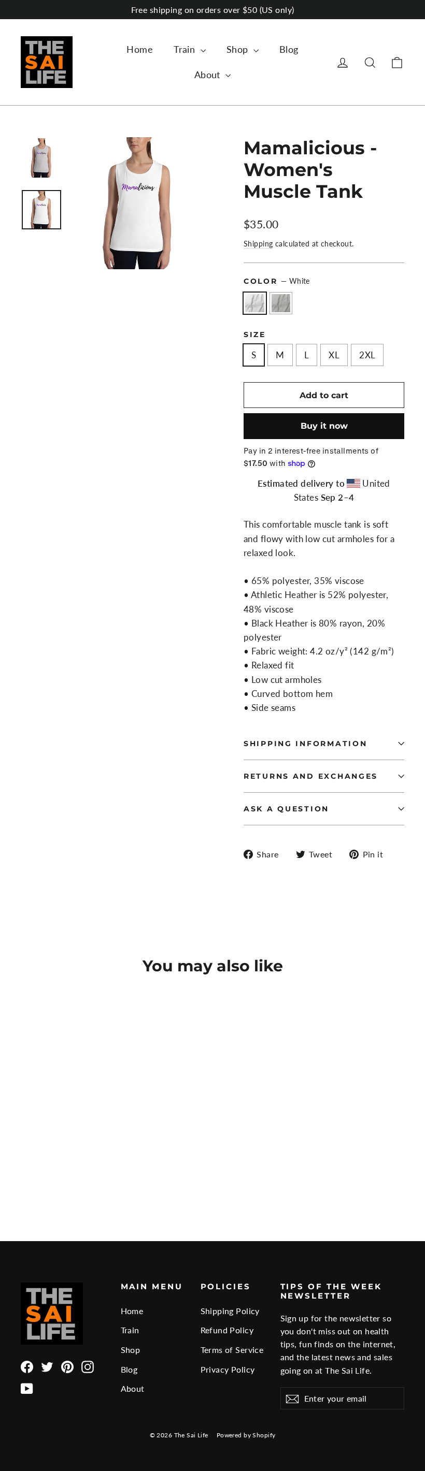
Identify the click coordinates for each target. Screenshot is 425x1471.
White (255, 303)
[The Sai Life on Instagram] (87, 1366)
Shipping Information (305, 743)
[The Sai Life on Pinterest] (67, 1366)
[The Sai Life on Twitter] (47, 1366)
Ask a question (286, 809)
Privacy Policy (228, 1369)
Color (277, 281)
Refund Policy (227, 1330)
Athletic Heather (281, 303)
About (208, 74)
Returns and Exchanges (311, 776)
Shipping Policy (230, 1311)
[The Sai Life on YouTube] (27, 1388)
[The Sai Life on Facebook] (27, 1366)
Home (139, 49)
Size (255, 334)
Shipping (258, 243)
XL (334, 354)
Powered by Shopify (246, 1435)
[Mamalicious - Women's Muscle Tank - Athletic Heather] (40, 1162)
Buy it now (324, 426)
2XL (367, 354)
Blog (289, 49)
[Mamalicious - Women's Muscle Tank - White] (27, 1162)
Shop (238, 49)
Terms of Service (232, 1350)
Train (186, 49)
